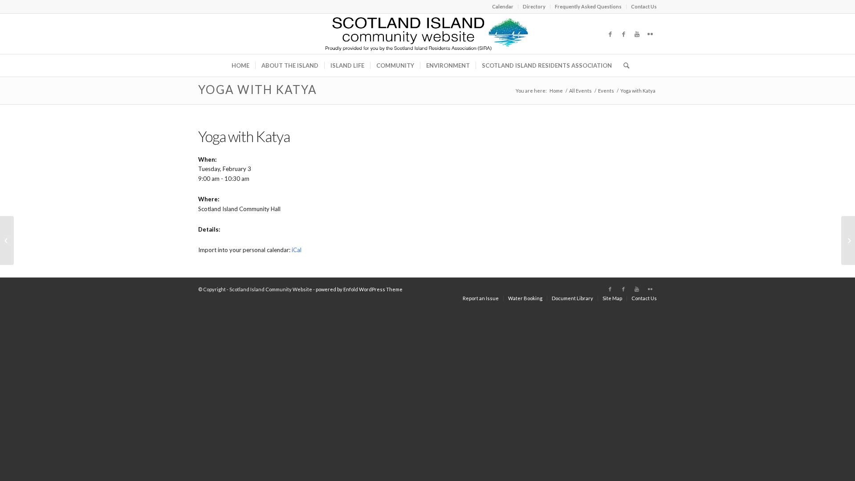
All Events (580, 91)
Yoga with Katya (257, 89)
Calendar (502, 6)
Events (606, 91)
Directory (534, 6)
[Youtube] (636, 34)
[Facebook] (610, 34)
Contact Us (644, 6)
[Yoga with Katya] (7, 240)
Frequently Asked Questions (588, 6)
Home (556, 91)
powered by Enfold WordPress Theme (359, 289)
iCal (296, 249)
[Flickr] (650, 34)
